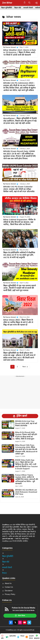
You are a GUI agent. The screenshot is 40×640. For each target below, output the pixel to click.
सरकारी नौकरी (28, 8)
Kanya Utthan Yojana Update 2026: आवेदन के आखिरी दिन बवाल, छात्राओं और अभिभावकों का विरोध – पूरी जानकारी (26, 479)
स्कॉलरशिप (12, 636)
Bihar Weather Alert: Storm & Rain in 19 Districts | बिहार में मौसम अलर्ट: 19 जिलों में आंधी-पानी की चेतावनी (19, 52)
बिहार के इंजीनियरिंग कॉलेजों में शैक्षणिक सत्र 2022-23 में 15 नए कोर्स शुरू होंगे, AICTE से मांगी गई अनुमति (19, 255)
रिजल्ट (4, 573)
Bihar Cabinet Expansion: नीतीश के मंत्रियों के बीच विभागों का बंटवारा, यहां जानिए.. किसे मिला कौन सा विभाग (19, 222)
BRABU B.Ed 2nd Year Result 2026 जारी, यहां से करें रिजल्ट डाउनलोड (26, 423)
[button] (29, 3)
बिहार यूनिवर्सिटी (6, 8)
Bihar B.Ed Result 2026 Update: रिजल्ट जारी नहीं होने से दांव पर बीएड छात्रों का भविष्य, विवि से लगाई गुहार (26, 435)
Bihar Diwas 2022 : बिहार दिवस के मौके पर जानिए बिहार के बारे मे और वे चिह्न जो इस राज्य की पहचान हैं (18, 322)
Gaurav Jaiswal (10, 47)
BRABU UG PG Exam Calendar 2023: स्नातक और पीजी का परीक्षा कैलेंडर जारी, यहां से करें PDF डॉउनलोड (18, 189)
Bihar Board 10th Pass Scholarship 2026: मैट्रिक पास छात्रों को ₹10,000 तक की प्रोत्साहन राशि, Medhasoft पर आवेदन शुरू (26, 449)
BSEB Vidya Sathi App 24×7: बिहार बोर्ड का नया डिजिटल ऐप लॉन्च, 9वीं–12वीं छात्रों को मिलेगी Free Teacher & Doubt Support (26, 464)
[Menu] (36, 2)
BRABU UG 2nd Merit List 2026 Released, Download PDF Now (26, 492)
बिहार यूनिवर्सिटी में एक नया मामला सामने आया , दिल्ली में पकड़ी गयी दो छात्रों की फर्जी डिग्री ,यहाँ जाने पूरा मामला (19, 288)
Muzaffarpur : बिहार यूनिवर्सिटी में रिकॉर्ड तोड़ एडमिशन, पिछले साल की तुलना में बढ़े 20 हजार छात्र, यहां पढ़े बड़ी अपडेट (20, 121)
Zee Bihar (7, 2)
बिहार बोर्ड (17, 8)
